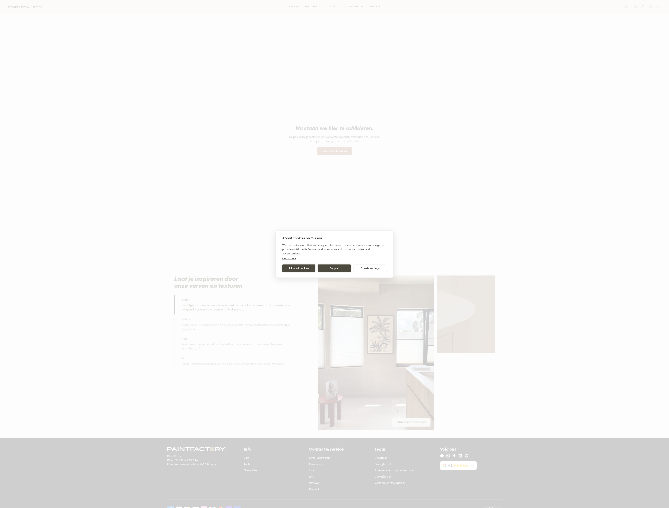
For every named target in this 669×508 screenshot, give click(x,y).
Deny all (334, 268)
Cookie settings (370, 268)
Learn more (289, 258)
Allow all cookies (299, 268)
